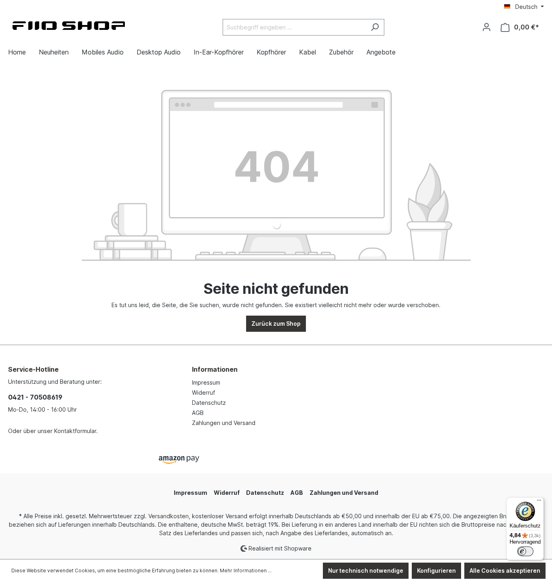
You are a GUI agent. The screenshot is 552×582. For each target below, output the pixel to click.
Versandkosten (168, 516)
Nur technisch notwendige (365, 570)
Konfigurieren (436, 570)
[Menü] (539, 502)
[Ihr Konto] (486, 27)
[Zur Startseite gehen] (68, 25)
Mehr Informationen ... (246, 570)
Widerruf (203, 392)
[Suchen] (374, 27)
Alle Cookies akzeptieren (505, 570)
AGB (198, 412)
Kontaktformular (75, 430)
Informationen (215, 369)
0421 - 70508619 (35, 397)
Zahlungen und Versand (223, 422)
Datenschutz (209, 402)
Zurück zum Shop (276, 323)
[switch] (525, 551)
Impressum (206, 382)
